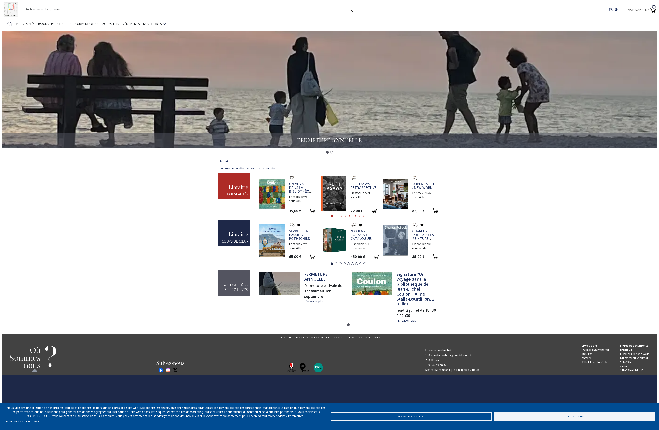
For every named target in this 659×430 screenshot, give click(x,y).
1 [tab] (332, 216)
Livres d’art (285, 337)
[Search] (351, 9)
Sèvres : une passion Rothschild (299, 235)
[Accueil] (12, 9)
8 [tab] (360, 216)
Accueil (224, 161)
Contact (339, 337)
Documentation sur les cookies (23, 421)
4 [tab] (344, 216)
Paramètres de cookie (411, 416)
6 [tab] (352, 216)
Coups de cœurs (87, 24)
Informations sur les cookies (364, 337)
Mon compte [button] (637, 9)
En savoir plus (315, 301)
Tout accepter (574, 416)
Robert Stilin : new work (424, 185)
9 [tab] (364, 216)
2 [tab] (336, 216)
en (616, 9)
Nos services (152, 24)
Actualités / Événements (121, 24)
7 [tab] (356, 216)
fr (611, 9)
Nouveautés (25, 24)
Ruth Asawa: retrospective (364, 185)
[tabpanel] (287, 194)
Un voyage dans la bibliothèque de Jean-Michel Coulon (301, 193)
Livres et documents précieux (313, 337)
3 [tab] (340, 216)
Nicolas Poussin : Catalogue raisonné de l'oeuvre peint (362, 240)
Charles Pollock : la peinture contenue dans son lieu (424, 238)
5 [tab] (348, 216)
